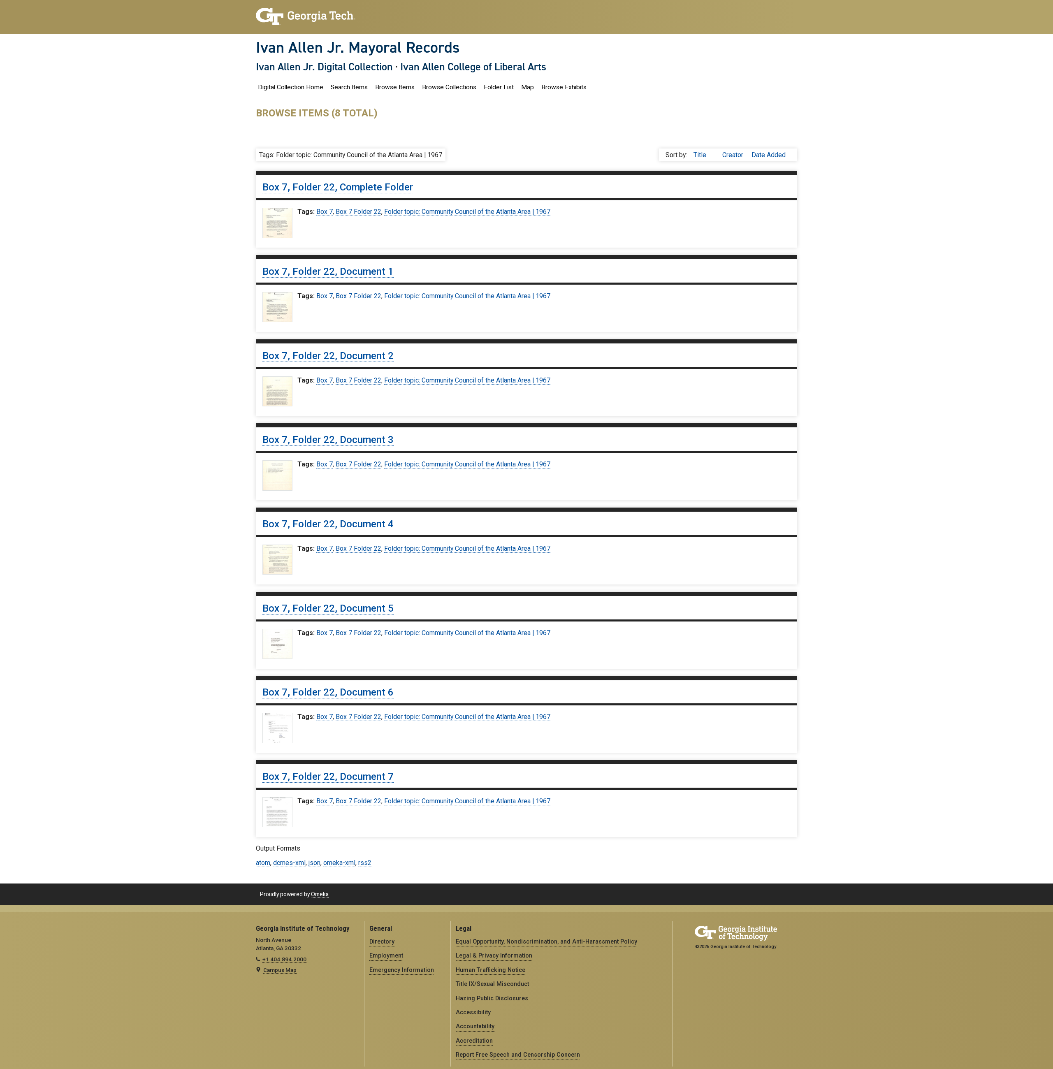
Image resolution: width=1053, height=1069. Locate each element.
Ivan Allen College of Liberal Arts (473, 67)
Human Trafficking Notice (490, 970)
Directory (381, 941)
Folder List (499, 87)
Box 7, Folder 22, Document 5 (328, 608)
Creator (733, 155)
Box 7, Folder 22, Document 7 (328, 776)
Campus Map (280, 970)
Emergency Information (401, 970)
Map (527, 87)
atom (263, 863)
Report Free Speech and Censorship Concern (518, 1054)
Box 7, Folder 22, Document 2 (328, 356)
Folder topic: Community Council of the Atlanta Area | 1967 (467, 212)
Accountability (475, 1026)
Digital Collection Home (290, 87)
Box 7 (324, 212)
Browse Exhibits (564, 87)
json (314, 863)
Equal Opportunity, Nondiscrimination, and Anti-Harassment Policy (546, 941)
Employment (386, 955)
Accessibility (473, 1012)
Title (700, 155)
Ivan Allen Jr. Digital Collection (324, 67)
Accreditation (474, 1040)
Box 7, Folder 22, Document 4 (328, 524)
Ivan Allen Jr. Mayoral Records (358, 47)
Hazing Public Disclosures (492, 998)
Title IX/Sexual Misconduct (492, 984)
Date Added (768, 155)
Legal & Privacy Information (494, 955)
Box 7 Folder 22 (358, 212)
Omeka (320, 894)
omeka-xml (339, 863)
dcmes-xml (289, 863)
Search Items (349, 87)
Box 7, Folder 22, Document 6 (328, 692)
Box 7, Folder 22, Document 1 (328, 271)
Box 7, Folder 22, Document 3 (328, 439)
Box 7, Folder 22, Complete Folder (337, 187)
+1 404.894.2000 (284, 959)
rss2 (364, 863)
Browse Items (395, 87)
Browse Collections (449, 87)
